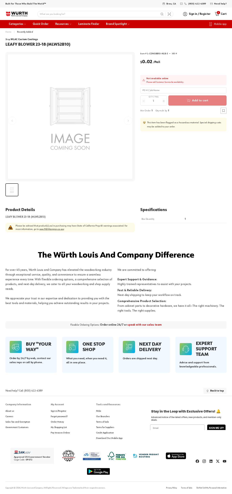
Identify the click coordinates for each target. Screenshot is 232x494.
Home (8, 32)
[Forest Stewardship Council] (117, 456)
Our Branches (103, 416)
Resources (62, 24)
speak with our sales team (144, 325)
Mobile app (220, 24)
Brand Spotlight (116, 24)
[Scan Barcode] (169, 14)
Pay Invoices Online (60, 433)
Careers (9, 416)
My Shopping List (59, 427)
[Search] (162, 14)
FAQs (98, 411)
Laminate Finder (88, 24)
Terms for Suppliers (105, 427)
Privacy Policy (171, 488)
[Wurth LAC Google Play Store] (98, 471)
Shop (21, 39)
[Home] (16, 14)
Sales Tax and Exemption (17, 422)
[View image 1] (70, 116)
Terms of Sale (102, 422)
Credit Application (105, 433)
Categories (16, 24)
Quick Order (41, 24)
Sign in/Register (58, 411)
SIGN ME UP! (216, 427)
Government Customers (17, 427)
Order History (57, 422)
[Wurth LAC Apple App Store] (176, 455)
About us (9, 411)
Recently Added (25, 32)
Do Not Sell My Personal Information (212, 488)
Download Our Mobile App (109, 438)
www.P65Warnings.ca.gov (51, 229)
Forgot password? (59, 416)
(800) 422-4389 (33, 390)
